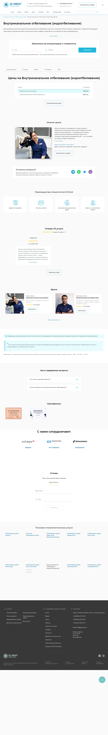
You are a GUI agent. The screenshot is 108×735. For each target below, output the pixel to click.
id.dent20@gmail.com (80, 627)
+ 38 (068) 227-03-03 (79, 616)
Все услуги (26, 621)
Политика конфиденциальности (51, 662)
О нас (12, 12)
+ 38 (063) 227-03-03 (79, 619)
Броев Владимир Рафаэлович (87, 298)
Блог (48, 12)
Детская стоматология (14, 623)
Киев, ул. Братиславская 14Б (38, 3)
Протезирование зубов (28, 617)
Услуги (19, 12)
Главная (5, 17)
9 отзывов (36, 305)
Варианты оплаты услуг (53, 636)
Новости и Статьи (51, 626)
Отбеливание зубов (20, 17)
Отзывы (25, 69)
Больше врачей (53, 320)
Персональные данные (53, 643)
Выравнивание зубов (14, 619)
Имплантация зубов (29, 612)
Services (11, 17)
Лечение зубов (12, 612)
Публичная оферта (85, 662)
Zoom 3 (30, 570)
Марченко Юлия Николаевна (37, 298)
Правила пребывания (100, 662)
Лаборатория (57, 12)
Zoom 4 (30, 572)
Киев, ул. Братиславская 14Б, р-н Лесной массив (89, 612)
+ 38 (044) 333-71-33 (79, 623)
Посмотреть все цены (54, 103)
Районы (47, 623)
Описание (48, 69)
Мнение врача (11, 69)
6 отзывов (86, 306)
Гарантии (48, 639)
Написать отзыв (54, 272)
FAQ (59, 69)
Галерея (40, 12)
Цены (33, 12)
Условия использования (69, 662)
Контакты (67, 12)
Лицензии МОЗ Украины (53, 646)
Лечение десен (12, 616)
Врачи (27, 12)
